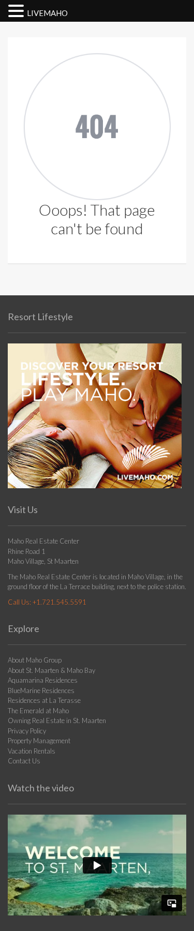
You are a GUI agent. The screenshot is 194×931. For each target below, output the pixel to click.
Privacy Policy (27, 731)
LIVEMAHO (47, 13)
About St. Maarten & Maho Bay (51, 670)
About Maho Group (35, 660)
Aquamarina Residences (43, 680)
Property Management (39, 741)
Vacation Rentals (31, 751)
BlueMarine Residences (41, 690)
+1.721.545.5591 (59, 602)
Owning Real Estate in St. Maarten (57, 720)
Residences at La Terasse (44, 700)
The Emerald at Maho (38, 711)
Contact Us (24, 761)
